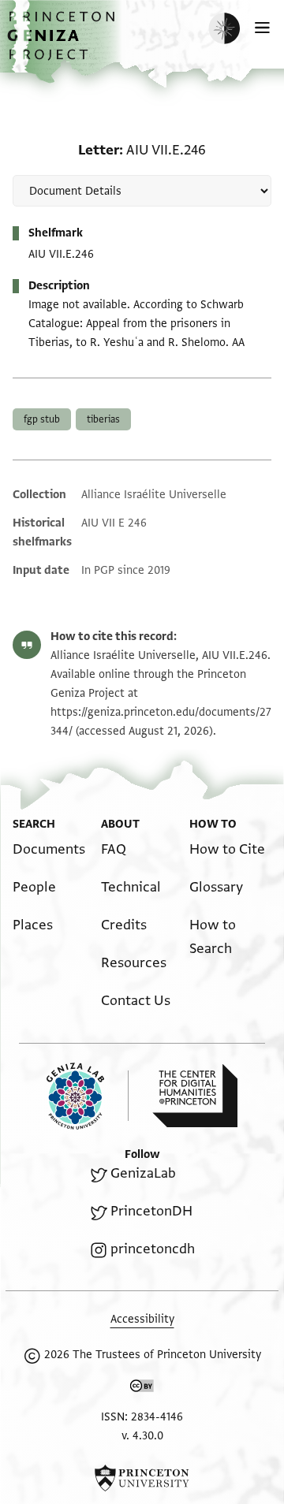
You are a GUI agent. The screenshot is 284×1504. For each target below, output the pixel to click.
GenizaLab (143, 1173)
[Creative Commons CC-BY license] (142, 1388)
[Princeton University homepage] (142, 1478)
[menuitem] (49, 849)
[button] (63, 43)
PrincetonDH (151, 1211)
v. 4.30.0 (142, 1435)
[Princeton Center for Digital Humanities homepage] (194, 1095)
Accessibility (142, 1319)
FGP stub (42, 419)
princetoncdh (152, 1249)
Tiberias (103, 419)
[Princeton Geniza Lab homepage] (88, 1096)
